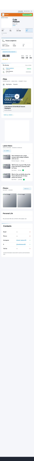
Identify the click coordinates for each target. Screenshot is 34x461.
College (20, 11)
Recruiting (27, 11)
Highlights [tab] (9, 84)
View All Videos (9, 114)
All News (7, 150)
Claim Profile (27, 14)
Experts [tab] (15, 84)
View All (27, 188)
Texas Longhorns (10, 68)
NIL (31, 11)
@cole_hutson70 (21, 240)
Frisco (14, 25)
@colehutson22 (21, 244)
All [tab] (3, 84)
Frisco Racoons (9, 71)
